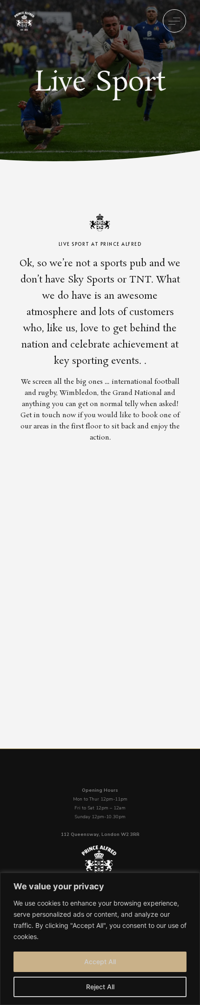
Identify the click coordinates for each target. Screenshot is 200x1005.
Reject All (100, 987)
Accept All (100, 962)
